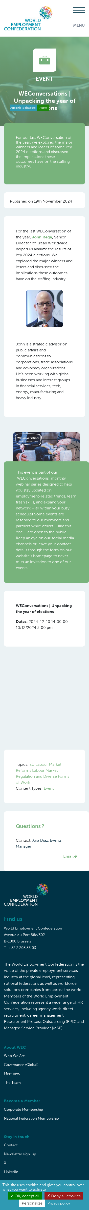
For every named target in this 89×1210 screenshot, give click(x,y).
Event (49, 788)
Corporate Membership (23, 1109)
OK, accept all (26, 1196)
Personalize (32, 1203)
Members (12, 1073)
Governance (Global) (21, 1064)
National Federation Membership (31, 1118)
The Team (12, 1082)
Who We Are (14, 1055)
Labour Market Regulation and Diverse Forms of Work (42, 776)
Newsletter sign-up (20, 1154)
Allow (43, 108)
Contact (11, 1145)
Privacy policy (58, 1203)
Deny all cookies (65, 1196)
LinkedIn (11, 1172)
